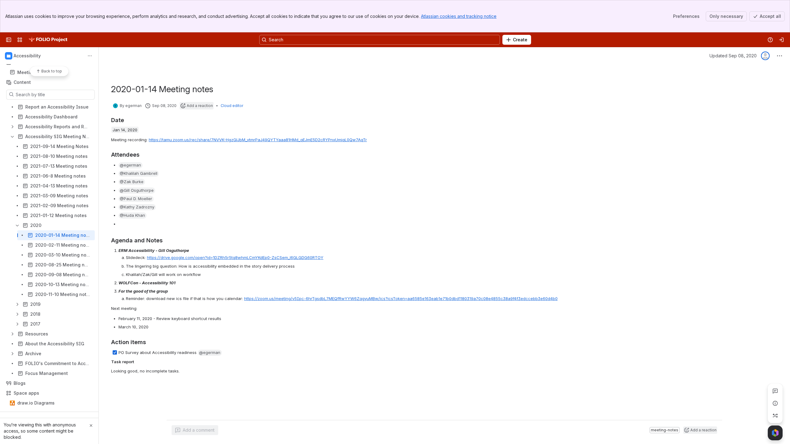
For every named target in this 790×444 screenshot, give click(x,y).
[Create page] (775, 416)
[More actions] (90, 56)
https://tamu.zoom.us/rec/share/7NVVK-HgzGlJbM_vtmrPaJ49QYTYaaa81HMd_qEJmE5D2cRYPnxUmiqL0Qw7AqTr (258, 139)
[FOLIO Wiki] (48, 40)
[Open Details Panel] (775, 403)
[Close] (91, 425)
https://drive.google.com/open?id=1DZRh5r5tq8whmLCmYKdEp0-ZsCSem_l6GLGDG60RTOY (235, 257)
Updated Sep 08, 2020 (733, 55)
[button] (130, 165)
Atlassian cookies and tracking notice (459, 16)
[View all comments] (775, 391)
